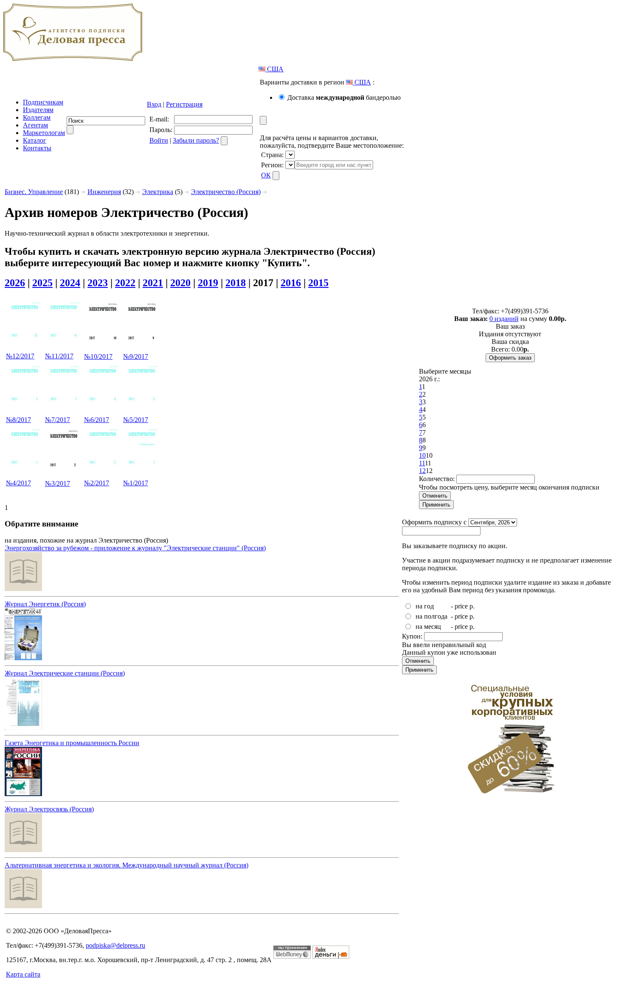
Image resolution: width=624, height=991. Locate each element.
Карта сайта (23, 974)
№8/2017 (18, 419)
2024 (70, 282)
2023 (97, 282)
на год (425, 606)
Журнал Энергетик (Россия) (45, 604)
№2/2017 (96, 483)
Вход (154, 104)
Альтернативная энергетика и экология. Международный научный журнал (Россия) (126, 865)
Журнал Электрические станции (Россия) (65, 673)
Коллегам (37, 117)
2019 (208, 282)
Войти (158, 140)
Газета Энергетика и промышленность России (72, 742)
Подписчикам (43, 102)
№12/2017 (20, 356)
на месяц (428, 626)
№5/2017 (135, 419)
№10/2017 (98, 356)
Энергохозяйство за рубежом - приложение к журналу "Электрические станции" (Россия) (135, 548)
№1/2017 (135, 483)
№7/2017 (57, 419)
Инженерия (104, 191)
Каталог (34, 140)
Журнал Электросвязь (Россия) (49, 809)
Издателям (38, 109)
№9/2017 (135, 356)
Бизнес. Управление (34, 191)
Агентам (35, 125)
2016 (291, 282)
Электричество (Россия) (226, 191)
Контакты (37, 148)
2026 (15, 282)
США (274, 69)
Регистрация (184, 104)
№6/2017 (96, 419)
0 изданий (504, 318)
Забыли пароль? (196, 140)
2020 (180, 282)
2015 (318, 282)
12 (422, 470)
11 (422, 463)
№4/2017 (18, 483)
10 (422, 455)
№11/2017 (59, 356)
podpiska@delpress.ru (115, 945)
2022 (125, 282)
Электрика (157, 191)
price (461, 606)
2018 (235, 282)
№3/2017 (57, 483)
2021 (153, 282)
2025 (42, 282)
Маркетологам (44, 132)
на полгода (431, 616)
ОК (266, 175)
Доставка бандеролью (344, 97)
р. (472, 606)
